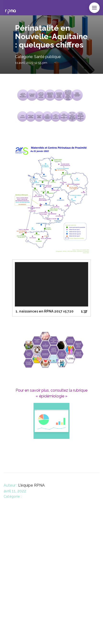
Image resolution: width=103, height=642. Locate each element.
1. (45, 311)
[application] (51, 284)
